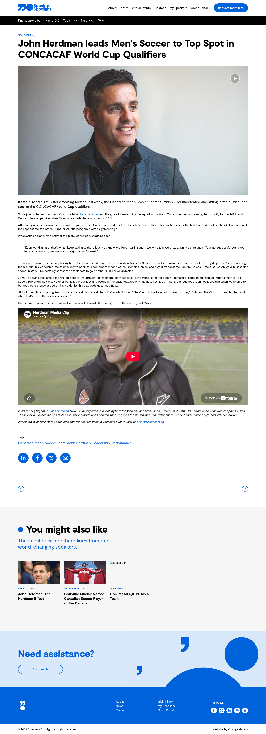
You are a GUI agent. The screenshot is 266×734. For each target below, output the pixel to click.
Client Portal (199, 8)
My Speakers (178, 8)
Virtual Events (141, 8)
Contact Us (40, 669)
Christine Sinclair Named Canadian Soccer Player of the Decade (84, 598)
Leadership (101, 443)
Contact (160, 8)
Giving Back (165, 701)
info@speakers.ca (152, 421)
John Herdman (89, 214)
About (112, 8)
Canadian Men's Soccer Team (41, 443)
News (124, 8)
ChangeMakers (238, 729)
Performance (122, 443)
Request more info (231, 8)
